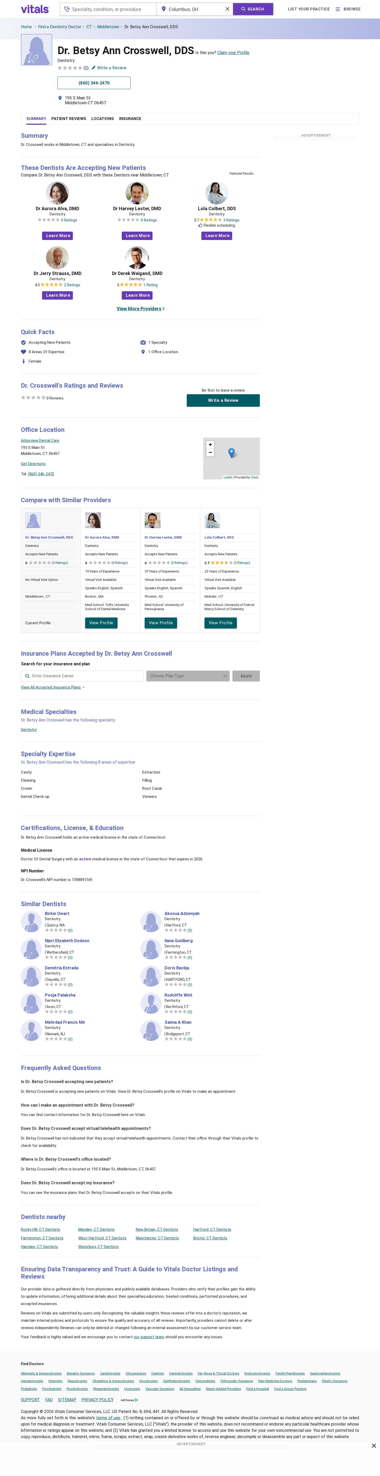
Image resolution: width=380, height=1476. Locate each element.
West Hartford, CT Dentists (102, 1238)
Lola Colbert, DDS (217, 208)
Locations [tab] (102, 118)
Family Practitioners (290, 1373)
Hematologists (32, 1381)
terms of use (109, 1417)
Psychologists (77, 1389)
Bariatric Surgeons (81, 1373)
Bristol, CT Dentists (210, 1238)
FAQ (49, 1399)
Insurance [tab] (130, 118)
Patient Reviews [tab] (68, 118)
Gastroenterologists (325, 1373)
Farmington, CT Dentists (42, 1238)
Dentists (157, 1373)
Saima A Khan (178, 1022)
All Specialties (190, 1389)
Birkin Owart (57, 913)
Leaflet (228, 477)
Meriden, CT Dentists (96, 1229)
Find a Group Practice (290, 1389)
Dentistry (29, 729)
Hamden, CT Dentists (39, 1246)
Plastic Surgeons (335, 1381)
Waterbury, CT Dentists (98, 1246)
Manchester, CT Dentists (157, 1238)
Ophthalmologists (176, 1381)
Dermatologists (181, 1373)
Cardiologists (110, 1373)
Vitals (255, 477)
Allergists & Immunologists (41, 1373)
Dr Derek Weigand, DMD (137, 273)
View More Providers (139, 308)
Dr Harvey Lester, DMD (137, 208)
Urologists (132, 1389)
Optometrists (205, 1381)
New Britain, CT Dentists (157, 1229)
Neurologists (77, 1381)
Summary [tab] (36, 118)
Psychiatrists (51, 1389)
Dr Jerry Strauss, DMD (57, 273)
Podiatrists (29, 1389)
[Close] (374, 1446)
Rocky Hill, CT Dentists (40, 1229)
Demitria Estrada (61, 968)
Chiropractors (136, 1373)
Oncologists (148, 1381)
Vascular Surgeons (159, 1389)
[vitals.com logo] (35, 9)
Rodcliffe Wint (178, 995)
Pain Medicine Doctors (275, 1381)
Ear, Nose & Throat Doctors (218, 1373)
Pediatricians (307, 1381)
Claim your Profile (233, 52)
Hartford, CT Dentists (212, 1229)
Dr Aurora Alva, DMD (57, 208)
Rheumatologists (106, 1389)
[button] (231, 453)
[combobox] (108, 9)
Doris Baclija (177, 968)
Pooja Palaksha (60, 995)
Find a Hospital (257, 1389)
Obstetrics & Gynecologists (113, 1381)
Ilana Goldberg (179, 941)
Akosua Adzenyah (182, 913)
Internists (55, 1381)
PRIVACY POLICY (97, 1399)
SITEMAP (67, 1399)
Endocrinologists (257, 1373)
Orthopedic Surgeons (236, 1381)
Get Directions (33, 463)
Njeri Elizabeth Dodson (67, 941)
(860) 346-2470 (41, 474)
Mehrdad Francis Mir (65, 1022)
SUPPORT (30, 1399)
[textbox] (108, 9)
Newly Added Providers (223, 1389)
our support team (149, 1337)
